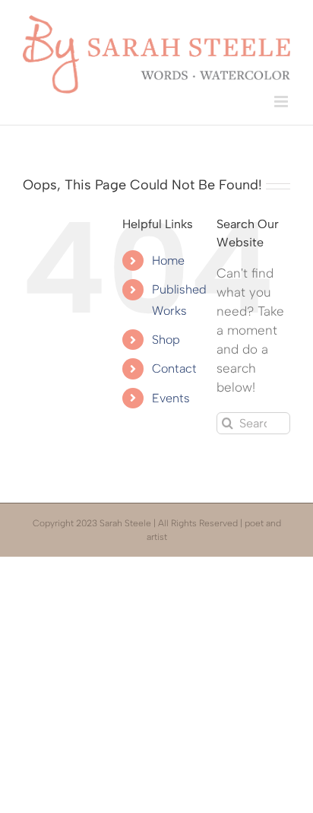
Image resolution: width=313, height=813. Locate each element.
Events (171, 398)
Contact (174, 368)
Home (168, 260)
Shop (166, 339)
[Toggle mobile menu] (282, 102)
